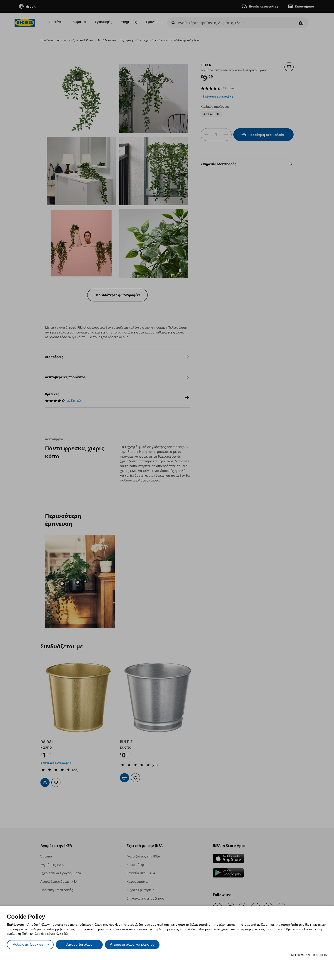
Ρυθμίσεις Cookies (28, 944)
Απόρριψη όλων (79, 944)
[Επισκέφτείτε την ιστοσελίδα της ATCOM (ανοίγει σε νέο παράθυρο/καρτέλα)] (308, 955)
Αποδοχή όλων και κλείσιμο (132, 944)
